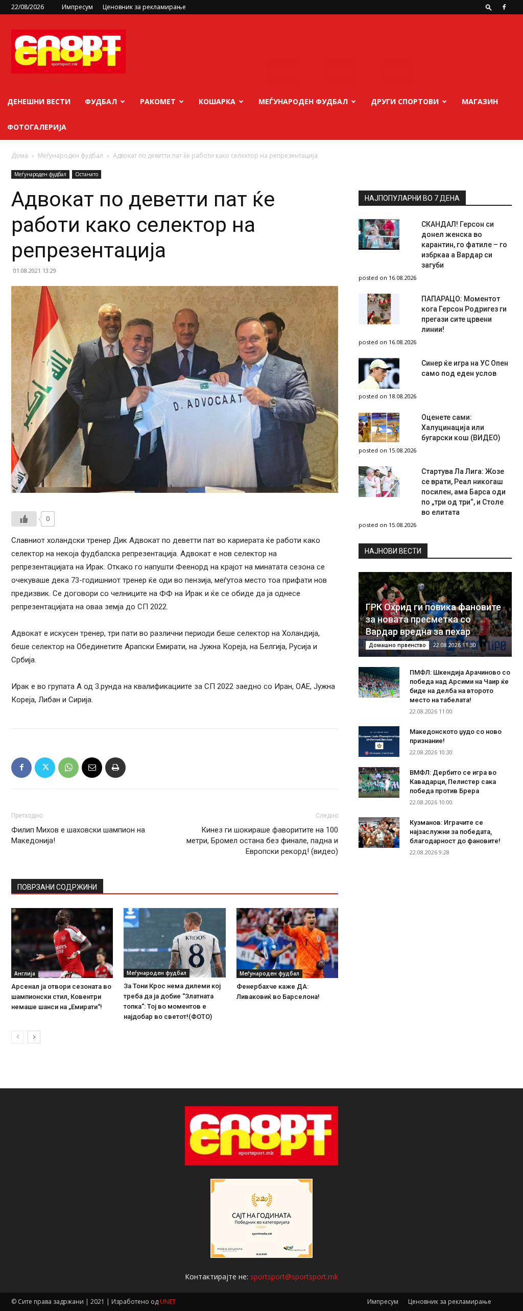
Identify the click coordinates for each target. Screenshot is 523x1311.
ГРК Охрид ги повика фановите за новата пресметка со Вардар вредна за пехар (433, 619)
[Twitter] (45, 767)
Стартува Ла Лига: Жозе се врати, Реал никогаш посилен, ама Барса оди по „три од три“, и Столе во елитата (463, 491)
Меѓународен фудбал (303, 101)
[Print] (115, 767)
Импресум (77, 7)
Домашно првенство (397, 645)
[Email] (92, 767)
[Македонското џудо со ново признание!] (379, 741)
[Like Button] (24, 519)
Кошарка (217, 101)
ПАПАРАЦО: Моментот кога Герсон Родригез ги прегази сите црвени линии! (464, 314)
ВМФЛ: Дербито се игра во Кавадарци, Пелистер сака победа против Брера (453, 782)
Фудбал (101, 101)
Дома (19, 155)
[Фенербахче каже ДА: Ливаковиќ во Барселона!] (287, 943)
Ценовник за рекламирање (144, 7)
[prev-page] (17, 1037)
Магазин (480, 101)
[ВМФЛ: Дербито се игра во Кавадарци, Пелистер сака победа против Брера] (379, 782)
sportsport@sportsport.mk (294, 1276)
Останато (86, 174)
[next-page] (34, 1037)
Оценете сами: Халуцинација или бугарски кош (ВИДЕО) (461, 427)
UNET (168, 1301)
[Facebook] (504, 7)
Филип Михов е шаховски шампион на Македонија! (78, 835)
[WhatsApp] (68, 767)
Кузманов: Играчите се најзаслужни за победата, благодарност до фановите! (455, 832)
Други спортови (405, 101)
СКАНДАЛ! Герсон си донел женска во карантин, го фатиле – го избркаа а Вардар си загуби (464, 244)
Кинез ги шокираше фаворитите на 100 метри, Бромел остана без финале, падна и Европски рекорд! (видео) (262, 840)
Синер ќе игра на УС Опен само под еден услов (464, 368)
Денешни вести (38, 101)
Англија (24, 973)
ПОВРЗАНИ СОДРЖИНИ (57, 887)
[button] (488, 7)
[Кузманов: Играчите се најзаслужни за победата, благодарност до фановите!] (379, 832)
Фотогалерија (36, 127)
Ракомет (158, 101)
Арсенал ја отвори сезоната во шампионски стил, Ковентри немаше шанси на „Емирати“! (61, 997)
